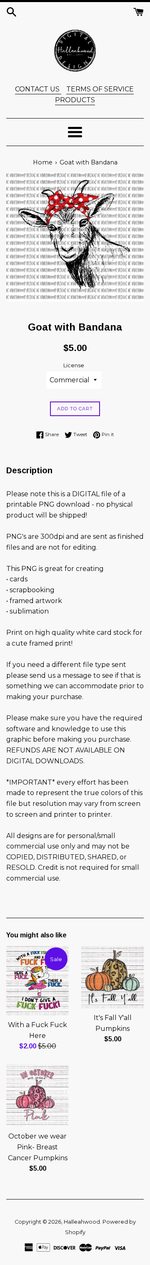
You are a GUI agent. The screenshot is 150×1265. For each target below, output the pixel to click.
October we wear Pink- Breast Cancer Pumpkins (38, 1146)
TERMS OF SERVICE (100, 89)
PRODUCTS (75, 100)
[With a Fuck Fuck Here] (37, 980)
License (73, 365)
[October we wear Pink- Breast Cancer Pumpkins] (37, 1095)
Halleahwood (82, 1222)
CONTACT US (38, 89)
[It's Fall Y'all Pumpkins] (112, 977)
